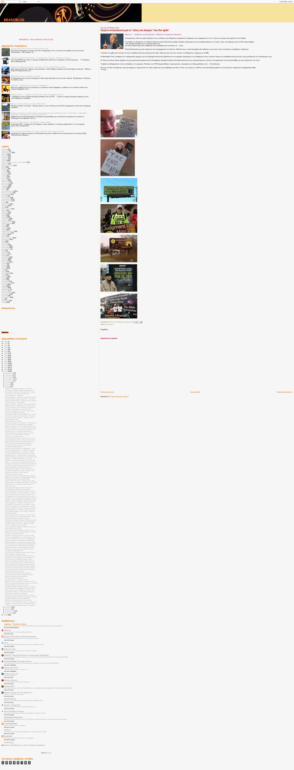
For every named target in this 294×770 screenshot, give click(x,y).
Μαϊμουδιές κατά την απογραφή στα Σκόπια (25, 76)
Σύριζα (4, 268)
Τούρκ (4, 278)
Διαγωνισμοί (6, 183)
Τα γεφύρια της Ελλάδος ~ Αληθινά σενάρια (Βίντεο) (19, 390)
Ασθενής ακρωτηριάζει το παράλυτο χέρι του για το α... (20, 561)
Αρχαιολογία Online (11, 668)
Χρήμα (4, 286)
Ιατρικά (4, 214)
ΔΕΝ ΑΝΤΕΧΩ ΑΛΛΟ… (11, 513)
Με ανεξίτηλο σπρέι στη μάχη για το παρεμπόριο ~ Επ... (20, 557)
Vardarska (5, 300)
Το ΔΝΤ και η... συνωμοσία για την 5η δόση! (17, 434)
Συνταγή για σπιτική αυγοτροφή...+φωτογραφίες (19, 738)
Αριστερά (5, 159)
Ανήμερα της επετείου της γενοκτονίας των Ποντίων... (20, 549)
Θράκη (4, 210)
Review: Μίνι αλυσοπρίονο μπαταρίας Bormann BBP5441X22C (23, 700)
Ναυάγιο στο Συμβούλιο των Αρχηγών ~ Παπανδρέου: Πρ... (21, 423)
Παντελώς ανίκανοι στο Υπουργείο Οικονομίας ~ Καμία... (20, 516)
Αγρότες (4, 149)
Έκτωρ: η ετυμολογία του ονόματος (15, 725)
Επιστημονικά (6, 201)
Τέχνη (4, 271)
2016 (6, 361)
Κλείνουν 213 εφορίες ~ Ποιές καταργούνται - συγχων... (20, 506)
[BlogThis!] (137, 322)
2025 (6, 343)
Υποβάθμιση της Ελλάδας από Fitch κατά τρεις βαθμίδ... (20, 521)
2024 (6, 345)
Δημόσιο (4, 180)
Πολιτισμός (5, 262)
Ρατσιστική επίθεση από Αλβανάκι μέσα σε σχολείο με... (20, 569)
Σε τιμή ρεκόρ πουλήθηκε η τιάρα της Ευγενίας (18, 573)
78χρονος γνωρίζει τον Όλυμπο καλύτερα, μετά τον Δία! (20, 501)
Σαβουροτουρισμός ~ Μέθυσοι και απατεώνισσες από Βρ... (21, 397)
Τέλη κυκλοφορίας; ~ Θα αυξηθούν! (15, 402)
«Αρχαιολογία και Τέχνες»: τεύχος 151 (15, 669)
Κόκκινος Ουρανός (10, 680)
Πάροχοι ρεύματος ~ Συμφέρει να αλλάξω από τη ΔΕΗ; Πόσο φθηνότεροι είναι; (37, 95)
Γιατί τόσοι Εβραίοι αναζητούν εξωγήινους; (17, 682)
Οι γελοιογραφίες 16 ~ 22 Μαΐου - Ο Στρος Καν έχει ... (19, 503)
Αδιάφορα (5, 151)
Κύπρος (4, 228)
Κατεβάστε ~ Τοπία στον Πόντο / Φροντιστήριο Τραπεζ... (20, 603)
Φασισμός (5, 281)
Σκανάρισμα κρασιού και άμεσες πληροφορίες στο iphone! (21, 596)
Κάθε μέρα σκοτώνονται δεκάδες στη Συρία (17, 518)
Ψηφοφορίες (6, 289)
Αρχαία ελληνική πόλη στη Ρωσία (14, 571)
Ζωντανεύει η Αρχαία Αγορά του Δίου (15, 412)
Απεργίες (5, 157)
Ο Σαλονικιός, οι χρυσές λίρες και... (14, 533)
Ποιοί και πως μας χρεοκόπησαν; (14, 436)
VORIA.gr (7, 730)
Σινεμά (4, 267)
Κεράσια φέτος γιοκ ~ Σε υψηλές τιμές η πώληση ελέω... (20, 455)
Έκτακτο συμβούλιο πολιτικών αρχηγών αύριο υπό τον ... (21, 440)
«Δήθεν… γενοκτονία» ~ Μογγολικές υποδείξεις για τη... (20, 462)
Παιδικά (4, 252)
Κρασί (4, 225)
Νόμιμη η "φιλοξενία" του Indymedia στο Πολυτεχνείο (19, 540)
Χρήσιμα (4, 288)
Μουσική (4, 244)
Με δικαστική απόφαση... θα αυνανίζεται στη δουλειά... (20, 591)
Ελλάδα (4, 196)
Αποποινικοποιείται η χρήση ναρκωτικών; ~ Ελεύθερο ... (20, 399)
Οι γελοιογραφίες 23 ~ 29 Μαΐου (14, 395)
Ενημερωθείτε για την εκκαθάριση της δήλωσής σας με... (20, 530)
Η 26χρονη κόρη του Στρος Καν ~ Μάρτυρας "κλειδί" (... (20, 523)
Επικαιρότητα (6, 199)
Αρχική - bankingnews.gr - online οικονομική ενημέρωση (24, 745)
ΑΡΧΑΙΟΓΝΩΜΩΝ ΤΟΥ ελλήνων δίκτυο (18, 661)
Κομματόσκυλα (7, 222)
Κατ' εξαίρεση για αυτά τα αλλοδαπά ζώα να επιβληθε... (20, 545)
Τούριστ (4, 276)
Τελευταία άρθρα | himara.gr (14, 711)
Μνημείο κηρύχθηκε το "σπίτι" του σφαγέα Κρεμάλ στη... (20, 426)
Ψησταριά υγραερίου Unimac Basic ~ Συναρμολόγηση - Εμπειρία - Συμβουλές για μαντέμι (41, 58)
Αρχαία (4, 160)
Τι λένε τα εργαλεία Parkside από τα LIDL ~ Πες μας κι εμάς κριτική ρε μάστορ (37, 131)
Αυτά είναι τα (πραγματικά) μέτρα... (14, 578)
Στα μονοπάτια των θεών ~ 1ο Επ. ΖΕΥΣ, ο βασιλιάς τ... (20, 511)
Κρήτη (4, 226)
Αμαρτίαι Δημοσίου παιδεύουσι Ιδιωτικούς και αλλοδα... (20, 441)
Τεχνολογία (5, 273)
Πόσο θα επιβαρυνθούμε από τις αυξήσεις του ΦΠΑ (19, 451)
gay (3, 299)
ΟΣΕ (3, 251)
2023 (6, 347)
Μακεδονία (5, 239)
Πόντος (4, 263)
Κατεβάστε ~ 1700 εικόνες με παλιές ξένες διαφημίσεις (29, 85)
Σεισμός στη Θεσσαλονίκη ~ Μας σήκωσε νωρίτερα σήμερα (31, 122)
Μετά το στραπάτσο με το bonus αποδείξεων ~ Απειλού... (21, 492)
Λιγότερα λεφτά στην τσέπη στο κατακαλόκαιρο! (18, 445)
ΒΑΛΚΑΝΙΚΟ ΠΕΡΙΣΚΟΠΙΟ (13, 717)
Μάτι (3, 241)
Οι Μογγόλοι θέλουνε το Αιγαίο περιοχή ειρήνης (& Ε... (20, 547)
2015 (6, 363)
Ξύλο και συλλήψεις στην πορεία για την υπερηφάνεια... (20, 407)
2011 (6, 371)
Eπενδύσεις (5, 297)
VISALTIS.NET (9, 686)
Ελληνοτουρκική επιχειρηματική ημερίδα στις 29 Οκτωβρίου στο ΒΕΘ (25, 732)
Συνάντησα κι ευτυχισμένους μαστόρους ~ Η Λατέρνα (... (20, 416)
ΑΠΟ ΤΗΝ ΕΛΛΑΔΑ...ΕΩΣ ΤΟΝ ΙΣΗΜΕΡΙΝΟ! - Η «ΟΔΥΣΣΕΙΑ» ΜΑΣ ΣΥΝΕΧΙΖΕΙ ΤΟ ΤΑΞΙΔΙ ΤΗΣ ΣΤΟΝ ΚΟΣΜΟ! (38, 688)
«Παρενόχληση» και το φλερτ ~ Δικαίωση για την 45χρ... (20, 480)
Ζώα (3, 207)
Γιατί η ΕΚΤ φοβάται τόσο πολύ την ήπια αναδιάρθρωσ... (20, 538)
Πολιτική (4, 260)
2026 (6, 341)
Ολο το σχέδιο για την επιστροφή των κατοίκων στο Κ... (20, 590)
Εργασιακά (5, 204)
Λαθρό (4, 230)
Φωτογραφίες (6, 283)
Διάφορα (4, 186)
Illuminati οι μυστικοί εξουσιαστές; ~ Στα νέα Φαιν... (19, 600)
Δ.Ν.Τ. (4, 178)
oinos (6, 643)
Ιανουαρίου (9, 613)
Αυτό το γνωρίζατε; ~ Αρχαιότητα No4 (15, 554)
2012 (6, 369)
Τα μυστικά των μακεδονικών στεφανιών (16, 593)
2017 (6, 359)
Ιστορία (4, 217)
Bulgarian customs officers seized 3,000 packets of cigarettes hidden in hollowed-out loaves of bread (35, 719)
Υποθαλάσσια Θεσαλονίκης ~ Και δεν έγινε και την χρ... (20, 438)
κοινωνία (5, 220)
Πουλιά (4, 265)
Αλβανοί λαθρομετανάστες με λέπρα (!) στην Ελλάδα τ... (20, 515)
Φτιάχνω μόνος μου (11, 674)
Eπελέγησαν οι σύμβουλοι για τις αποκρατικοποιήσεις (20, 567)
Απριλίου (8, 607)
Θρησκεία (5, 212)
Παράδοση (5, 257)
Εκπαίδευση (6, 194)
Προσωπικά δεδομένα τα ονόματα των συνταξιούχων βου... (21, 457)
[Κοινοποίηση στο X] (139, 322)
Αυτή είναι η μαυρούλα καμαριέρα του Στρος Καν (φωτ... (20, 588)
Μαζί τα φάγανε (7, 238)
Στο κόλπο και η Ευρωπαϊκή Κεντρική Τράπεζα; (18, 443)
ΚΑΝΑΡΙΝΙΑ (8, 736)
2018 (6, 357)
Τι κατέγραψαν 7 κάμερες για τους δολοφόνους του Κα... (20, 504)
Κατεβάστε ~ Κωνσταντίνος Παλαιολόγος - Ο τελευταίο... (20, 460)
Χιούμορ (4, 284)
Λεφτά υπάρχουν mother (12, 419)
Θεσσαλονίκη (6, 209)
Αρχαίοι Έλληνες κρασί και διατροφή (14, 162)
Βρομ (3, 167)
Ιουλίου (7, 383)
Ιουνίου (7, 385)
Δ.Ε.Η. (4, 177)
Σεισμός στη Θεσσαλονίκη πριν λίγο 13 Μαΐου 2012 (28, 104)
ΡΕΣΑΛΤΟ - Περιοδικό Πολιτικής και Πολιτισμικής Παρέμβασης (26, 655)
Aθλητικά (5, 291)
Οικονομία (5, 247)
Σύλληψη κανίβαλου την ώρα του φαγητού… (17, 585)
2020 (6, 353)
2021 (6, 351)
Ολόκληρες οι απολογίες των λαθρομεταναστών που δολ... (21, 463)
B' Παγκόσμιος (6, 292)
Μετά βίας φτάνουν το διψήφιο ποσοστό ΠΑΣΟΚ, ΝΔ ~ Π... (21, 405)
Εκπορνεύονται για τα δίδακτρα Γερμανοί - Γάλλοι (18, 559)
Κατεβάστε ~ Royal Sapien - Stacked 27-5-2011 (18, 409)
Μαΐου (7, 387)
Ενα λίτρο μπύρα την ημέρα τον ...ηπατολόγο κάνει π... (20, 417)
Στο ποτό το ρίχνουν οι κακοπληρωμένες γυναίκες (19, 424)
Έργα (3, 202)
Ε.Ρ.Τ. (4, 189)
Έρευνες (4, 206)
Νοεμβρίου (8, 375)
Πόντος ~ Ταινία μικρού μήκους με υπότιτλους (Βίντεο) (20, 562)
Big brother (5, 294)
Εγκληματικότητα (7, 191)
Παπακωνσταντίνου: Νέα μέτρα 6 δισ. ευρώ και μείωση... (20, 566)
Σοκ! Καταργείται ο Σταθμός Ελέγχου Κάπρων (17, 489)
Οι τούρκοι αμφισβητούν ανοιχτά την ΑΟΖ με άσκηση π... (20, 491)
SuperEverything (10, 699)
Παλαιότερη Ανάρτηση (284, 392)
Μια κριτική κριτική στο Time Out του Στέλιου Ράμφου (20, 651)
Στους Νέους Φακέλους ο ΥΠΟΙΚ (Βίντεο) (16, 472)
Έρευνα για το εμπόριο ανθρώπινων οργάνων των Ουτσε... (21, 583)
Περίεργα (5, 259)
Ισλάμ (4, 215)
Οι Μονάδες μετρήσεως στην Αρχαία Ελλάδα (17, 479)
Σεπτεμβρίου (9, 379)
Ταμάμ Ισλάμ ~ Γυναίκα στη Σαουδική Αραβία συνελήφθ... (21, 477)
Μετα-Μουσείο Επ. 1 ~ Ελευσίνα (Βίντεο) (16, 579)
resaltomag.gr (9, 742)
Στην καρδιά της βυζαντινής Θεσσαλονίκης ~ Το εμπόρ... (20, 392)
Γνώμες (4, 175)
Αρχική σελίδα (195, 392)
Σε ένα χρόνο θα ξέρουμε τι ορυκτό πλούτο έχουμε (19, 487)
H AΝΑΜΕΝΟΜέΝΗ (10, 724)
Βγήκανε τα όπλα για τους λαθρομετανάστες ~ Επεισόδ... (20, 532)
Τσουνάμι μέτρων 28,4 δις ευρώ (14, 474)
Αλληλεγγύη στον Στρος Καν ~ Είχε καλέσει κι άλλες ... (20, 468)
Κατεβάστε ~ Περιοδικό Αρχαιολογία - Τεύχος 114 (18, 458)
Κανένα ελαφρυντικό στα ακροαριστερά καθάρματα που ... (21, 544)
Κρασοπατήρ (114, 322)
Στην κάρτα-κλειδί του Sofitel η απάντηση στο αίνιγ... (19, 574)
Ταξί (3, 270)
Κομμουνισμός (6, 223)
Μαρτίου (8, 609)
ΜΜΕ (3, 243)
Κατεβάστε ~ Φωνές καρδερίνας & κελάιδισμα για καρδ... (20, 499)
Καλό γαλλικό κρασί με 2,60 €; (13, 528)
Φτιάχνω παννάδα (9, 675)
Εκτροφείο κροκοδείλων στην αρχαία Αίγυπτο (17, 598)
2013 (6, 367)
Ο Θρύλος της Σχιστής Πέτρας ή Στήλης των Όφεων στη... (21, 602)
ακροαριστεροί (6, 152)
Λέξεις (4, 236)
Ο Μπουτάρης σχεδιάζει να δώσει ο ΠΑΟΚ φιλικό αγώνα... (21, 520)
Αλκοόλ (4, 154)
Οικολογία (5, 246)
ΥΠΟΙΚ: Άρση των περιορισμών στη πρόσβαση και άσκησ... (21, 498)
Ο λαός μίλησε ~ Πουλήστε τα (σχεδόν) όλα (17, 393)
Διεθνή (112, 324)
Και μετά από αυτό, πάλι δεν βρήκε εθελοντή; (17, 632)
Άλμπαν (4, 156)
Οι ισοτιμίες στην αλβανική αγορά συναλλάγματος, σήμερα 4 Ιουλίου (25, 713)
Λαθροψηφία (6, 233)
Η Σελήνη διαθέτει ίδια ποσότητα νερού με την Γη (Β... (20, 433)
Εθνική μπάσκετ (7, 193)
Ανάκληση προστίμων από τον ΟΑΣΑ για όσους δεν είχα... (21, 428)
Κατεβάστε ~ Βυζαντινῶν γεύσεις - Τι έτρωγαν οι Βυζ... (20, 535)
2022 (6, 349)
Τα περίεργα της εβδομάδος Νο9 (14, 446)
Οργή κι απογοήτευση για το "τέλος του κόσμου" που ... (20, 494)
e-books (4, 296)
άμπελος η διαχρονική (12, 705)
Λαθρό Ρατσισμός (7, 231)
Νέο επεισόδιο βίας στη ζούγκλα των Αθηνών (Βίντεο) (20, 564)
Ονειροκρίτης (6, 249)
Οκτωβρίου (9, 377)
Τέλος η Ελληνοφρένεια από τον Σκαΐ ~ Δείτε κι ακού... (20, 411)
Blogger (49, 753)
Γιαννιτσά (5, 173)
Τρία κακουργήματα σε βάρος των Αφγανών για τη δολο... (21, 527)
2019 (6, 355)
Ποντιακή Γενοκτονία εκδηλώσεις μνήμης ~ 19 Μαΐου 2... (20, 605)
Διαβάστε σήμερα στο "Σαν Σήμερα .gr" (18, 692)
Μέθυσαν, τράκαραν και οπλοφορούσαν (16, 576)
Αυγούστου (9, 381)
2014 (6, 365)
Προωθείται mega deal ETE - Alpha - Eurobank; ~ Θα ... (20, 470)
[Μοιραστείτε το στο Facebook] (141, 322)
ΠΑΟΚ (4, 255)
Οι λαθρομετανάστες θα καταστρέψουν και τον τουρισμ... (20, 496)
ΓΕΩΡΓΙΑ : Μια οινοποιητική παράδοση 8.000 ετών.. (20, 707)
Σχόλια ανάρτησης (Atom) (119, 396)
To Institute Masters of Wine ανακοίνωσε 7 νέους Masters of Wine (24, 644)
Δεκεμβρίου (9, 373)
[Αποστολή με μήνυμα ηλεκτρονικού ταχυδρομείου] (135, 322)
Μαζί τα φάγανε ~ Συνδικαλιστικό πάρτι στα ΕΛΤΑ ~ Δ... (20, 484)
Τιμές (3, 275)
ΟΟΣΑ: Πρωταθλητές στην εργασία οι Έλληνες (18, 467)
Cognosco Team (10, 649)
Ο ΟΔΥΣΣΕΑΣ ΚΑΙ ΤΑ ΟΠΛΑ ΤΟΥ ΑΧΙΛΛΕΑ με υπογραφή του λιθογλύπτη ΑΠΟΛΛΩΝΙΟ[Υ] (31, 663)
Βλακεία (107, 324)
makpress (7, 630)
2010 (6, 615)
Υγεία (3, 280)
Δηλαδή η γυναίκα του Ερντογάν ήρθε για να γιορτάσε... (20, 475)
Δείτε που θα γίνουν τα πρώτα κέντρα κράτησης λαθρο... (20, 542)
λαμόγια (4, 234)
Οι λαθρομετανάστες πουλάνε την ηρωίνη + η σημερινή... (21, 586)
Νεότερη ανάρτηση (107, 392)
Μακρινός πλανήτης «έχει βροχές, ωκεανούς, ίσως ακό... (20, 581)
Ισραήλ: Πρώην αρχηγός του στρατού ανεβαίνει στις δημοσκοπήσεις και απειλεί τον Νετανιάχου (33, 626)
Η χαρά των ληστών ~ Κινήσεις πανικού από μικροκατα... (21, 404)
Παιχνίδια (5, 254)
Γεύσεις (4, 172)
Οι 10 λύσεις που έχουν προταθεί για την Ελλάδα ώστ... (20, 429)
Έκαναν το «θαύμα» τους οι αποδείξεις (15, 525)
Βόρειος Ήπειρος (7, 165)
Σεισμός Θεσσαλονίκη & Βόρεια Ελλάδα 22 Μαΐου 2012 (29, 49)
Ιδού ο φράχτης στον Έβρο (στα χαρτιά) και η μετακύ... (20, 555)
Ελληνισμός (5, 197)
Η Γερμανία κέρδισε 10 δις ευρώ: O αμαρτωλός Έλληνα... (21, 508)
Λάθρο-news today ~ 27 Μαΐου (13, 421)
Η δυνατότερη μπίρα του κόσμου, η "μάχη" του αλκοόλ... (20, 509)
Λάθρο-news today (10, 486)
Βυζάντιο (4, 169)
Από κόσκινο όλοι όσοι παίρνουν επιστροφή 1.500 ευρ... (20, 465)
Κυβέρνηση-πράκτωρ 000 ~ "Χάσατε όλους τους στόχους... (21, 400)
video (3, 302)
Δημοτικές (5, 181)
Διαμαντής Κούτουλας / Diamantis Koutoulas (20, 636)
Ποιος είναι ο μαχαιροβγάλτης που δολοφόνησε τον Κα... (20, 537)
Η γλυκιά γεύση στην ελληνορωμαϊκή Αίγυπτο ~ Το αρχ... (21, 414)
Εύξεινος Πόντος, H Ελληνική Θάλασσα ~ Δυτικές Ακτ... (20, 595)
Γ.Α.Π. (4, 170)
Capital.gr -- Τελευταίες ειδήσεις (15, 624)
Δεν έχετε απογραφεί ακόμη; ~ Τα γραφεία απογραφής (20, 450)
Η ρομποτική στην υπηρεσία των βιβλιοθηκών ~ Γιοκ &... (20, 448)
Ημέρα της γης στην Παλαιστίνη (13, 694)
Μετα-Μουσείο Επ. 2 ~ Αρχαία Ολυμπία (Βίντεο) (18, 431)
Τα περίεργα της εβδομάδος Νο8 (14, 550)
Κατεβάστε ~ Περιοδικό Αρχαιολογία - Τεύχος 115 (18, 388)
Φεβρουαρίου (9, 611)
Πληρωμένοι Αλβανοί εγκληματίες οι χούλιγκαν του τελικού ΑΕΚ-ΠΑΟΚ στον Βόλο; (38, 67)
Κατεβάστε (5, 218)
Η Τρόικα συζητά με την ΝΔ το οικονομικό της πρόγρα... (20, 453)
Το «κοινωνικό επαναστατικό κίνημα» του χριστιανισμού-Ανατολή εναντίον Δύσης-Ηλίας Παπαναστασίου (36, 657)
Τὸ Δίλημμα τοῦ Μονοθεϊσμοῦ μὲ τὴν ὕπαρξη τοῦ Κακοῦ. (21, 638)
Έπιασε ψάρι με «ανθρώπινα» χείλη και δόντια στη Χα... (20, 552)
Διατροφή (5, 185)
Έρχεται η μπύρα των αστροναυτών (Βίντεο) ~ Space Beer (21, 482)
